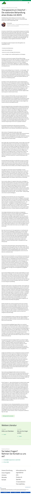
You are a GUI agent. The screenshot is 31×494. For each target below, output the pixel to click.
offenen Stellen (20, 0)
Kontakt (4, 480)
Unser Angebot (6, 473)
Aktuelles (4, 477)
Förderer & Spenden (19, 478)
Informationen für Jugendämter (21, 471)
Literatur (4, 475)
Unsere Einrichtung (7, 470)
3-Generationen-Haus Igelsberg (21, 483)
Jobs (17, 475)
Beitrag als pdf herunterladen (8, 416)
